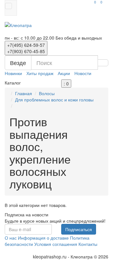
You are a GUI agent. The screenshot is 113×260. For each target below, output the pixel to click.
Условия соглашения (55, 244)
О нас (11, 238)
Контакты (87, 244)
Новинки (13, 73)
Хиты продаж (39, 73)
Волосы (47, 93)
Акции (64, 73)
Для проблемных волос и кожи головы (54, 99)
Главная (23, 93)
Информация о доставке (43, 238)
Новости (82, 73)
